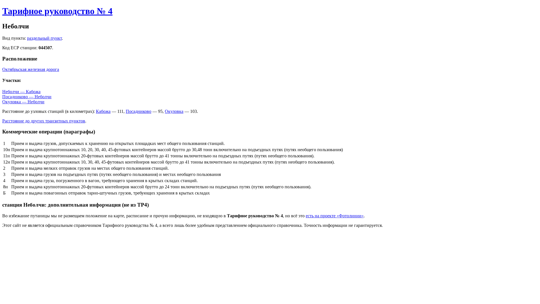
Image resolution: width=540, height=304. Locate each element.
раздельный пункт (44, 38)
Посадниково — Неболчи (26, 96)
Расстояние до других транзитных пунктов (43, 121)
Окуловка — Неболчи (23, 101)
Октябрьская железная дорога (30, 69)
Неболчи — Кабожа (21, 91)
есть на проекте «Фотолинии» (335, 215)
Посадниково (138, 111)
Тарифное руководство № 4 (57, 11)
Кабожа (103, 111)
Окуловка (174, 111)
